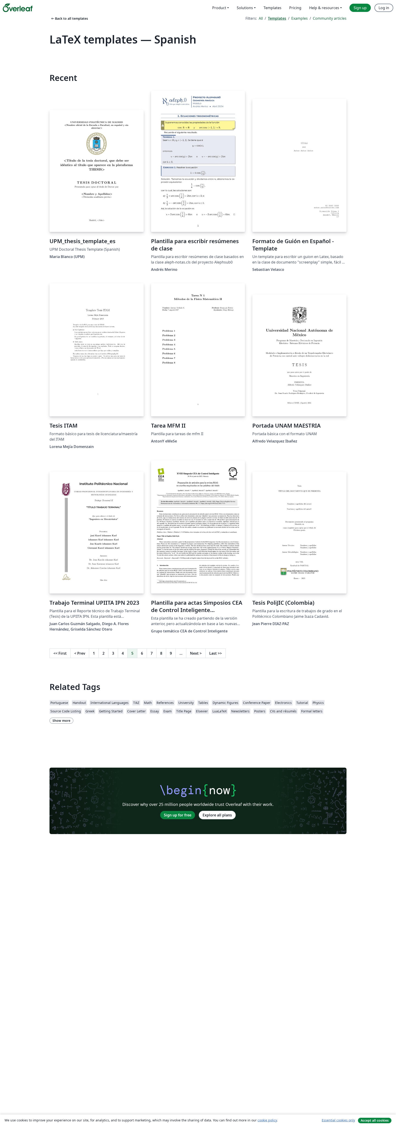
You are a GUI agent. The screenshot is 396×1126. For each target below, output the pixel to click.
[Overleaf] (18, 8)
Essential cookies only (338, 1120)
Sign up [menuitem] (360, 7)
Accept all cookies (375, 1120)
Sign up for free (177, 815)
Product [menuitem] (219, 7)
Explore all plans (217, 815)
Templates (277, 18)
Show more (61, 720)
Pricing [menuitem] (295, 7)
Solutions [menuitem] (245, 7)
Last (215, 653)
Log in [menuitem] (384, 7)
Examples (299, 18)
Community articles (329, 18)
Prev (79, 653)
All (261, 18)
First (60, 653)
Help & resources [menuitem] (324, 7)
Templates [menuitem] (272, 7)
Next (196, 653)
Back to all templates (69, 18)
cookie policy (267, 1120)
